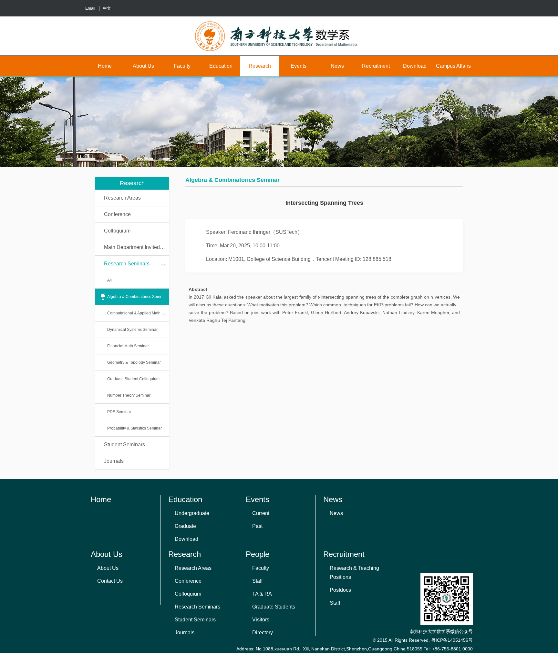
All (109, 280)
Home (105, 66)
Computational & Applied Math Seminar (138, 313)
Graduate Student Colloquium (133, 379)
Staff (257, 581)
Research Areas (122, 198)
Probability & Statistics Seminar (134, 428)
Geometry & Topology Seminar (134, 362)
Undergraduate (192, 513)
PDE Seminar (119, 412)
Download (415, 66)
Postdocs (340, 590)
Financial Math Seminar (128, 346)
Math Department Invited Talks (136, 247)
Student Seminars (124, 444)
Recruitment (376, 66)
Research (260, 66)
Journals (114, 461)
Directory (262, 632)
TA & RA (262, 594)
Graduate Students (273, 606)
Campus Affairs (453, 66)
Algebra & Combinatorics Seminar (137, 296)
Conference (117, 214)
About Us (143, 66)
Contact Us (110, 581)
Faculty (182, 66)
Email (90, 8)
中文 (107, 8)
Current (260, 513)
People (257, 554)
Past (257, 526)
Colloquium (117, 230)
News (337, 66)
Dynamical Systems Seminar (132, 329)
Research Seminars (127, 263)
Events (298, 66)
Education (220, 66)
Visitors (260, 619)
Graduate (185, 526)
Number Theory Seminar (128, 395)
